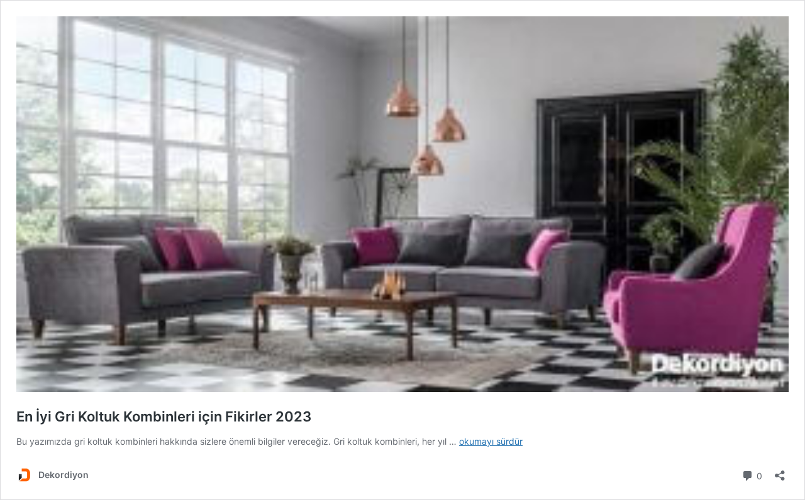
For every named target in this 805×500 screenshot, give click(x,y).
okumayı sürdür (491, 441)
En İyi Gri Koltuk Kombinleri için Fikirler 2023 (163, 416)
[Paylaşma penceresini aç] (780, 471)
